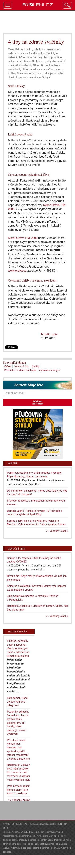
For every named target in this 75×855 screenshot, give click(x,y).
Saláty (35, 366)
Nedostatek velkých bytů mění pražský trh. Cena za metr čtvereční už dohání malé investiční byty (18, 772)
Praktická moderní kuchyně (20, 370)
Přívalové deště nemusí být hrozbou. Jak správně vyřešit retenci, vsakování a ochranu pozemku (18, 749)
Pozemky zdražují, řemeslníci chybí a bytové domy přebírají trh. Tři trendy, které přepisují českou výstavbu (18, 722)
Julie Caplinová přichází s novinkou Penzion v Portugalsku (32, 597)
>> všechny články (57, 531)
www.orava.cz (17, 270)
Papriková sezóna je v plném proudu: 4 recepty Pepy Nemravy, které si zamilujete (34, 474)
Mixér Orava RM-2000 (22, 238)
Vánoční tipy (21, 366)
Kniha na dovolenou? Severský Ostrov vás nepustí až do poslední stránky (36, 587)
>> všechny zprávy (19, 800)
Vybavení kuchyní (49, 370)
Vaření (7, 366)
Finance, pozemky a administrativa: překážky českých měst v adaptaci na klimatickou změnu (18, 648)
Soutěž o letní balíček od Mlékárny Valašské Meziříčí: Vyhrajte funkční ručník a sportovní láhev (36, 522)
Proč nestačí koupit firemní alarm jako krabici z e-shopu (18, 789)
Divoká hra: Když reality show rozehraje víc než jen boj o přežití (37, 577)
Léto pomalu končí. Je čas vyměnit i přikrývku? (18, 701)
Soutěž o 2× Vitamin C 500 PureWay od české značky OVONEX (34, 559)
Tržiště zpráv (49, 334)
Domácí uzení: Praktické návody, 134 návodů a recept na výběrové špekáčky (34, 512)
